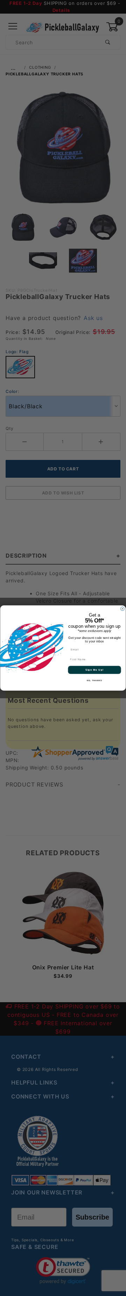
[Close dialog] (122, 609)
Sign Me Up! (94, 670)
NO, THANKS (94, 680)
